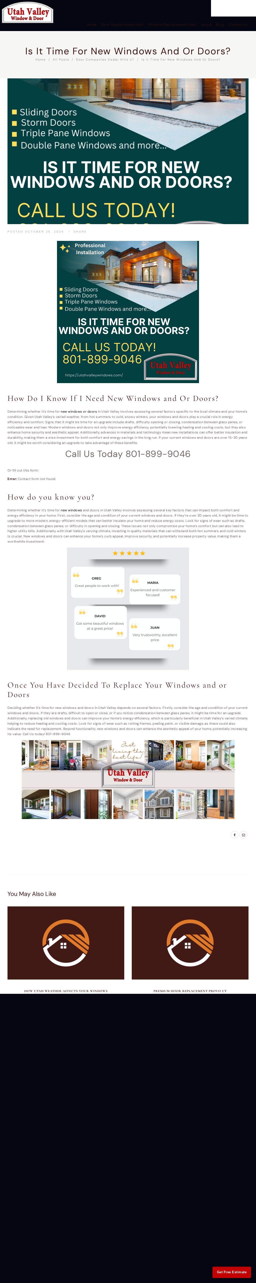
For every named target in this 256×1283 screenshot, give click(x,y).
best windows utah (35, 835)
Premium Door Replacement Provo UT (190, 991)
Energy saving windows (109, 840)
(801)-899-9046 (233, 5)
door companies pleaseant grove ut (53, 840)
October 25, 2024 (44, 231)
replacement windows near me (80, 849)
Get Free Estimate (232, 1272)
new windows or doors (79, 411)
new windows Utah (90, 844)
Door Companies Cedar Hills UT (105, 60)
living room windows (27, 844)
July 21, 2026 (65, 985)
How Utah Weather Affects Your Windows (66, 991)
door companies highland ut (80, 835)
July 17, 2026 (190, 985)
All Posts (61, 60)
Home (41, 60)
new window (59, 844)
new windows (71, 510)
